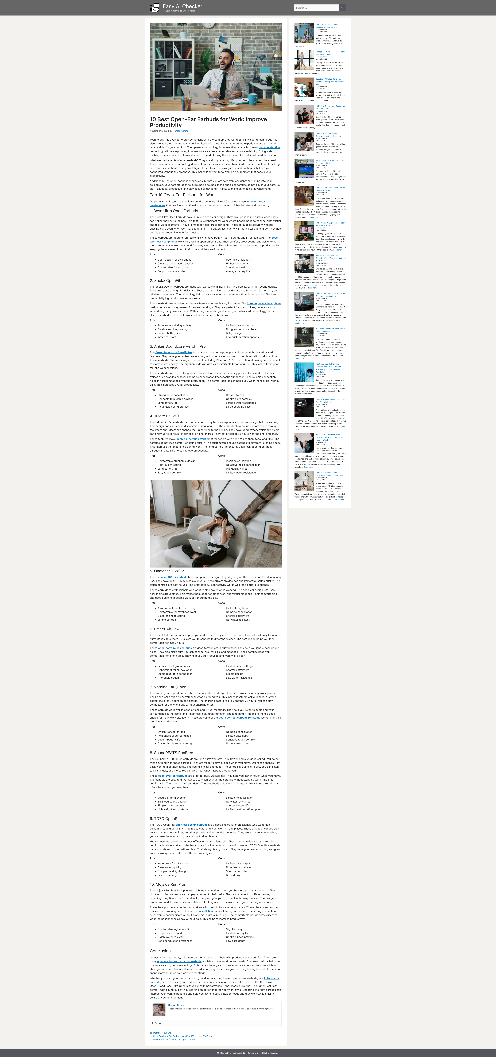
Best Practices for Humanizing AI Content (174, 1039)
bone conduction (269, 147)
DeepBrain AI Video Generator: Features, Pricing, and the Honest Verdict (330, 81)
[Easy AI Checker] (155, 7)
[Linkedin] (159, 1023)
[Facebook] (152, 1023)
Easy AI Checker (182, 6)
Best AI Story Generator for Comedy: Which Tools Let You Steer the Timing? (331, 258)
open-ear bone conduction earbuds (179, 961)
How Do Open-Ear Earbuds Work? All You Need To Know (182, 1036)
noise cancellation (201, 911)
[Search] (342, 7)
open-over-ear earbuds (173, 775)
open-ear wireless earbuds (175, 648)
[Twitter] (156, 1023)
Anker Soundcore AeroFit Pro (173, 352)
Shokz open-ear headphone (264, 303)
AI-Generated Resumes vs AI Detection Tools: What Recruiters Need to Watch (329, 437)
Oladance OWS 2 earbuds (171, 577)
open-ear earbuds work (191, 439)
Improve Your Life (162, 1033)
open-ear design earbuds (191, 824)
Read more (313, 217)
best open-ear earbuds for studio (239, 717)
